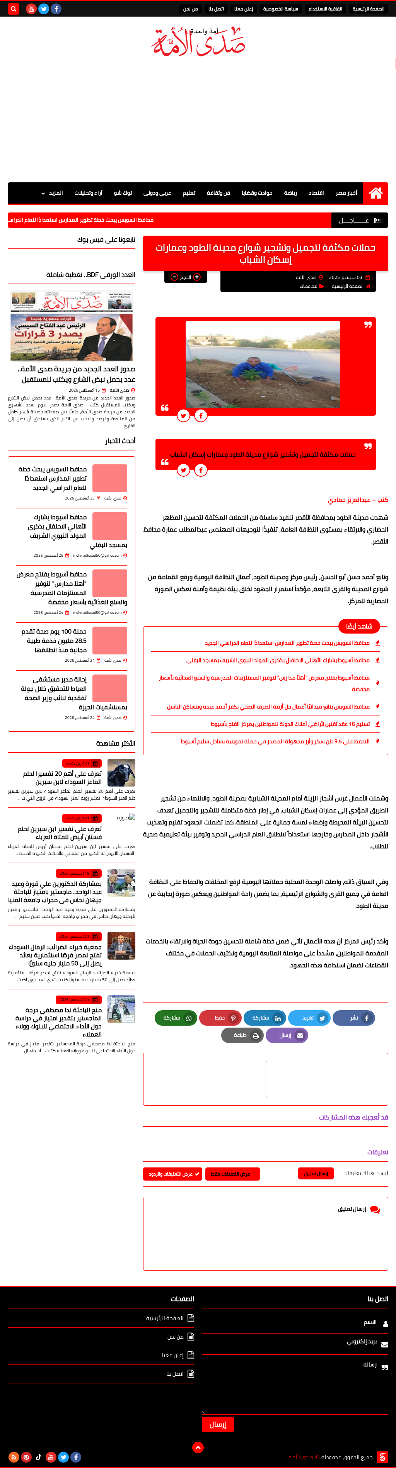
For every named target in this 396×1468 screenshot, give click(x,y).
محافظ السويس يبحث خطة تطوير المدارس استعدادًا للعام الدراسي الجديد (102, 220)
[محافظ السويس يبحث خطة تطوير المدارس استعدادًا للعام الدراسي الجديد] (109, 478)
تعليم (189, 193)
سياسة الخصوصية (280, 8)
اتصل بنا (216, 8)
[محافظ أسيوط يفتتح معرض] (109, 583)
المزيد (56, 193)
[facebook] (56, 8)
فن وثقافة (218, 193)
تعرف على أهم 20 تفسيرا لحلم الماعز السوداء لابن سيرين (62, 777)
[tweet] (183, 415)
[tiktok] (38, 1457)
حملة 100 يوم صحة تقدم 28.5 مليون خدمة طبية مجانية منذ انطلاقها (54, 640)
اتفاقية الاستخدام (325, 8)
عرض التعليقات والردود (171, 1173)
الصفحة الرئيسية (368, 8)
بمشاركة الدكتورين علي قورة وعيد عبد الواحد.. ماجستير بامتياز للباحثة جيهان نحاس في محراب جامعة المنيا (55, 892)
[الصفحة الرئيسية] (375, 193)
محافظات (308, 286)
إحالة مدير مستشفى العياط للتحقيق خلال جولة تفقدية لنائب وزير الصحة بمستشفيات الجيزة (74, 693)
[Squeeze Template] (382, 1457)
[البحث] (13, 9)
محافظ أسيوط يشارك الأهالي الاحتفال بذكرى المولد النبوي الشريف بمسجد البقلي (278, 660)
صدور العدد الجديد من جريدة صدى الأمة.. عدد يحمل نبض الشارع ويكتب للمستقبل (76, 374)
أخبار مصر (346, 193)
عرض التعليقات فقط (230, 1173)
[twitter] (43, 8)
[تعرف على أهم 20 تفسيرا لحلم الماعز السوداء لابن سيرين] (121, 773)
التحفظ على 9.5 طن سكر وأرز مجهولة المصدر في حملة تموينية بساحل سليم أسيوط (275, 741)
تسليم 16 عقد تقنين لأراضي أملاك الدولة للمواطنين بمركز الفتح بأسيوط (290, 724)
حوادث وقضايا (257, 193)
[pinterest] (26, 1457)
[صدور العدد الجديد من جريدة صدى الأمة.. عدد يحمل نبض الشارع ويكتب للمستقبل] (71, 326)
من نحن (190, 8)
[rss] (14, 1457)
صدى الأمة (119, 390)
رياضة (290, 193)
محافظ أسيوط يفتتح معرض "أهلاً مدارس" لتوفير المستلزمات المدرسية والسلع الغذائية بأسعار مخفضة (264, 683)
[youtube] (31, 8)
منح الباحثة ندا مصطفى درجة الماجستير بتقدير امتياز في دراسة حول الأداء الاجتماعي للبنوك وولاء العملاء (58, 1022)
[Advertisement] (198, 120)
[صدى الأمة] (198, 41)
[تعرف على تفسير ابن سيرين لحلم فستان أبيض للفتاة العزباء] (121, 827)
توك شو (123, 193)
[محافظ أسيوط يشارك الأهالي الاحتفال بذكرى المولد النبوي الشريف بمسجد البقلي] (109, 526)
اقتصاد (316, 193)
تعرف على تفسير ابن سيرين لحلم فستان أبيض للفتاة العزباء (60, 833)
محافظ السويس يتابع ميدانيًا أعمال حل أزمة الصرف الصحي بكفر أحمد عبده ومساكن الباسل (268, 707)
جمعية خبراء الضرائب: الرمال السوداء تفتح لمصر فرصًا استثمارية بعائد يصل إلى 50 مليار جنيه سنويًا (55, 955)
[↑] (198, 1447)
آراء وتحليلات (88, 193)
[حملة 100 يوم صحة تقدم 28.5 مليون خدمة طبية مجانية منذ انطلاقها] (109, 640)
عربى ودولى (157, 193)
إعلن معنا (243, 8)
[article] (208, 1079)
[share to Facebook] (201, 415)
